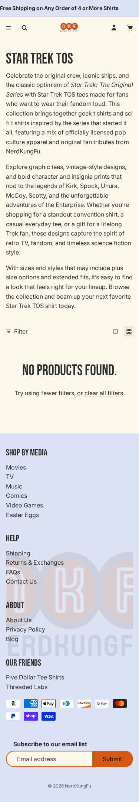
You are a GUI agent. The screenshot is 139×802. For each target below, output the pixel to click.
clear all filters (104, 393)
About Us (19, 620)
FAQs (13, 572)
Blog (12, 639)
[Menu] (8, 27)
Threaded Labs (26, 687)
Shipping (18, 553)
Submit (112, 759)
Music (14, 486)
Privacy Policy (25, 629)
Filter (21, 331)
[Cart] (130, 28)
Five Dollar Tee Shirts (35, 677)
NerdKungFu (78, 786)
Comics (16, 496)
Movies (16, 467)
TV (10, 476)
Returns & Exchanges (35, 562)
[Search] (24, 28)
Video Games (24, 505)
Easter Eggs (22, 515)
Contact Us (21, 581)
